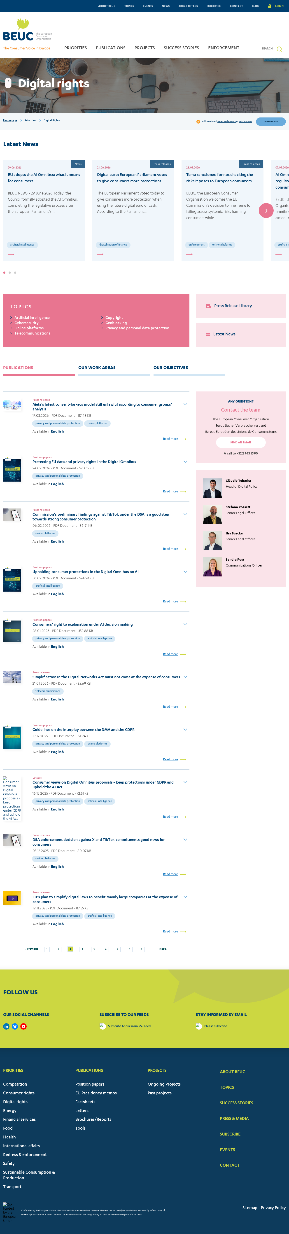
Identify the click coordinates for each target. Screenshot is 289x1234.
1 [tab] (4, 272)
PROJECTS (145, 48)
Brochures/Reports (93, 1120)
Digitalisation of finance (113, 245)
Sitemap (249, 1208)
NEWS (166, 6)
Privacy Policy (273, 1208)
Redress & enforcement (25, 1155)
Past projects (160, 1093)
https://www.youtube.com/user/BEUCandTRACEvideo (23, 1026)
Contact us (271, 121)
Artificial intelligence (22, 245)
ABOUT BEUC (106, 6)
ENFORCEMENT (223, 48)
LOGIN (279, 6)
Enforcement (197, 245)
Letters (82, 1111)
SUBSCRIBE (214, 6)
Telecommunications (32, 334)
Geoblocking (116, 323)
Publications (245, 121)
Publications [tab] (18, 367)
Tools (80, 1128)
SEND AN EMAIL (240, 442)
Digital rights (15, 1102)
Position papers (89, 1084)
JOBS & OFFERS (188, 6)
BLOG (255, 6)
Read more (170, 439)
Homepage (10, 120)
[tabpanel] (44, 210)
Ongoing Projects (164, 1084)
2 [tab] (9, 272)
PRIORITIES (75, 48)
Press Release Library (233, 306)
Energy (9, 1111)
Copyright (114, 318)
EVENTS (148, 6)
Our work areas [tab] (97, 367)
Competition (15, 1084)
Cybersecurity (26, 323)
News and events (226, 121)
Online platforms (222, 245)
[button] (279, 49)
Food (8, 1128)
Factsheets (85, 1102)
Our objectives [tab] (171, 367)
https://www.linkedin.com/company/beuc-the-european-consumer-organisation (6, 1026)
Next (266, 210)
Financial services (19, 1120)
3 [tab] (15, 272)
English (57, 431)
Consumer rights (19, 1093)
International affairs (21, 1146)
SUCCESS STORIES (181, 48)
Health (9, 1137)
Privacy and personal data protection (137, 328)
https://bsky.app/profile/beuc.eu (15, 1026)
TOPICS (129, 6)
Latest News (224, 334)
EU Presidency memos (96, 1093)
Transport (12, 1187)
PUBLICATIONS (111, 48)
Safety (9, 1164)
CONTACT (236, 6)
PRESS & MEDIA (234, 1118)
